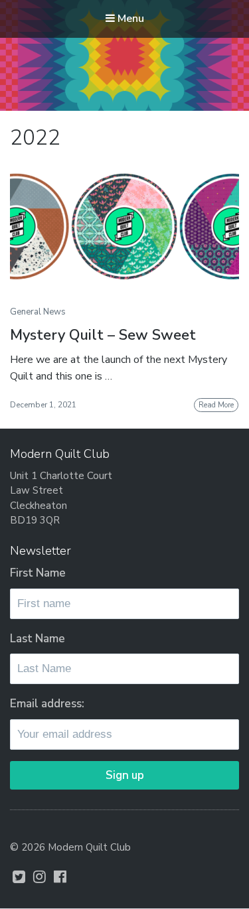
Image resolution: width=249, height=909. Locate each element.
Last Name (37, 638)
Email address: (47, 703)
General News (38, 312)
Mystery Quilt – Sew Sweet (103, 335)
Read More (216, 405)
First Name (38, 573)
